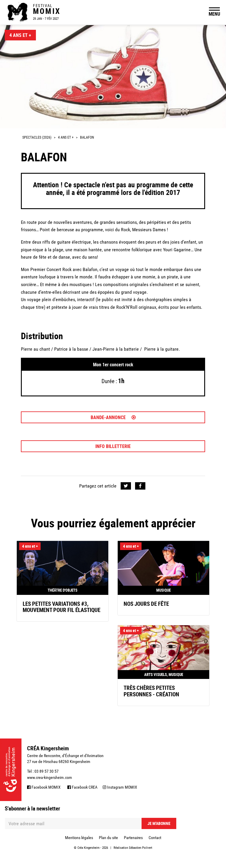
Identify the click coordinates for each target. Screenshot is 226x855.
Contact (155, 837)
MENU (214, 14)
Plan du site (108, 837)
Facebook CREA (84, 787)
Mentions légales (79, 837)
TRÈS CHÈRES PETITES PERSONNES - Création (151, 691)
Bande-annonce (109, 417)
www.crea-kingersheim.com (49, 777)
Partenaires (133, 837)
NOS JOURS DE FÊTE (146, 604)
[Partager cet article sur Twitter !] (126, 486)
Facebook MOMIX (46, 787)
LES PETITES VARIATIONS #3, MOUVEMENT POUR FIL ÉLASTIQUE (61, 607)
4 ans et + (20, 35)
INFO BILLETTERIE (113, 446)
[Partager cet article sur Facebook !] (140, 486)
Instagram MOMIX (121, 787)
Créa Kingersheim (88, 848)
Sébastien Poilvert (140, 848)
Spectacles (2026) (36, 137)
